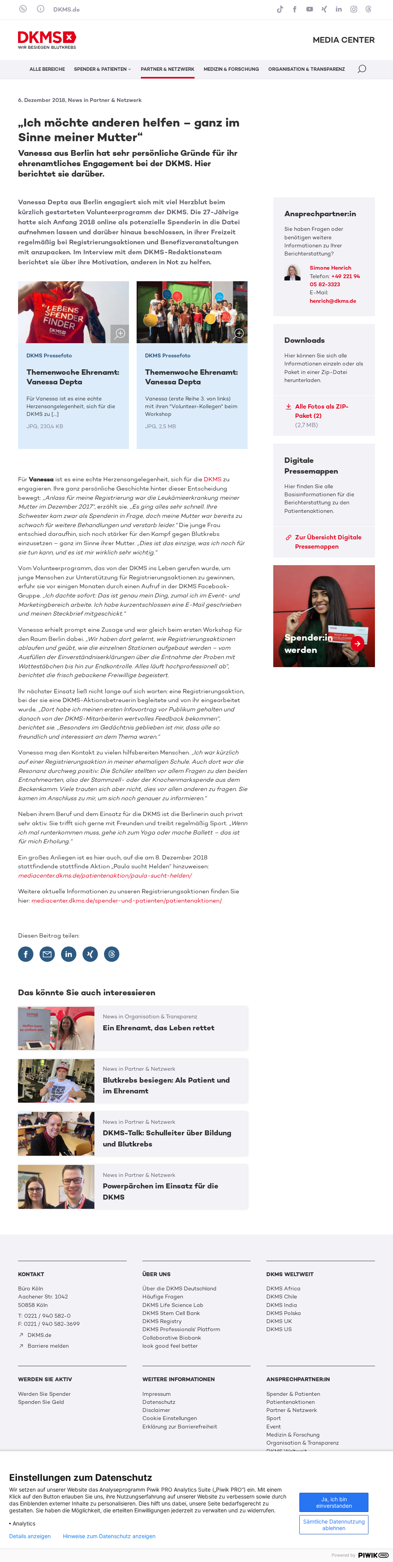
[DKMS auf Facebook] (295, 10)
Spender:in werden (324, 616)
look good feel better (170, 1346)
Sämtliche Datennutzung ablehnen (334, 1524)
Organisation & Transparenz (302, 1443)
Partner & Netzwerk (291, 1410)
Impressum (156, 1394)
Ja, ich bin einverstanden (334, 1502)
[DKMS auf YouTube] (310, 10)
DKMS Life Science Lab (172, 1305)
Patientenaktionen (290, 1402)
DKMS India (281, 1305)
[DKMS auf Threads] (369, 10)
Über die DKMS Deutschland (179, 1288)
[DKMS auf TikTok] (281, 10)
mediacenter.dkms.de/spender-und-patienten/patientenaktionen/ (126, 900)
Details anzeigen (30, 1536)
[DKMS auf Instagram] (354, 10)
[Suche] (362, 70)
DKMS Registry (162, 1321)
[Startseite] (47, 40)
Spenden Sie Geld (41, 1402)
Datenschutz (158, 1402)
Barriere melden (47, 1346)
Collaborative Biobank (171, 1338)
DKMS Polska (283, 1313)
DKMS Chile (281, 1296)
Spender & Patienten (293, 1394)
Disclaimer (156, 1410)
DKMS (212, 479)
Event (273, 1426)
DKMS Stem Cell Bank (171, 1313)
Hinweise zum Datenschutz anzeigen (109, 1536)
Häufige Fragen (162, 1296)
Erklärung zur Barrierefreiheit (179, 1426)
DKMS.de (66, 9)
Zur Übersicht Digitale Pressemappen (328, 542)
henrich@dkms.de (333, 301)
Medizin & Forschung (293, 1435)
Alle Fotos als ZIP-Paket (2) (322, 416)
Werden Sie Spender (44, 1394)
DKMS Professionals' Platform (181, 1329)
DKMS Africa (283, 1288)
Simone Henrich (330, 268)
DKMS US (279, 1329)
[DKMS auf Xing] (325, 10)
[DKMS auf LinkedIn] (339, 10)
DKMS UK (279, 1321)
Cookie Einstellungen (169, 1418)
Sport (273, 1418)
